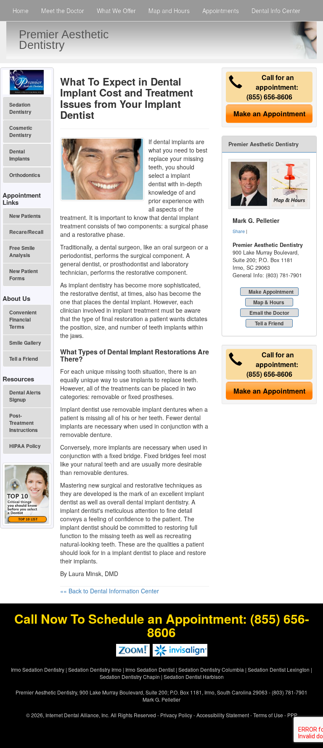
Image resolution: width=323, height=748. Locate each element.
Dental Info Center (276, 10)
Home (21, 10)
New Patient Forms (23, 275)
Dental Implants (19, 155)
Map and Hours (169, 10)
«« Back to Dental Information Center (109, 591)
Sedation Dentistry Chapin (130, 676)
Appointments (220, 10)
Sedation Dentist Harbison (194, 676)
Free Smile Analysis (22, 251)
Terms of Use (268, 715)
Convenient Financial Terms (23, 319)
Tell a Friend (269, 323)
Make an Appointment (269, 113)
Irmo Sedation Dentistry (37, 669)
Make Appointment (271, 291)
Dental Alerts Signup (25, 396)
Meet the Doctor (62, 10)
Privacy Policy (176, 715)
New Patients (25, 216)
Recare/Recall (26, 232)
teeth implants (167, 327)
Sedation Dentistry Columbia (211, 669)
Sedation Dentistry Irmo (95, 669)
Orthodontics (24, 175)
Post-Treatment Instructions (23, 423)
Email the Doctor (269, 312)
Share (239, 231)
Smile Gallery (25, 342)
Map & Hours (268, 302)
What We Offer (116, 10)
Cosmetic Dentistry (20, 131)
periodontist (75, 255)
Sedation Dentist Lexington (279, 669)
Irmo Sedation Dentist (150, 669)
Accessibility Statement (222, 715)
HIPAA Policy (25, 446)
